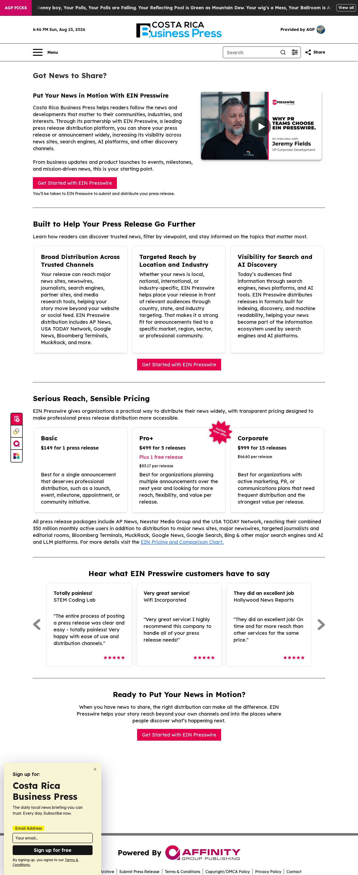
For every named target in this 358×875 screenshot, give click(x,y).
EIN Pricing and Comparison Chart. (182, 542)
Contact (293, 871)
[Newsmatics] (16, 456)
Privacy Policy (268, 871)
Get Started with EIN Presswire (75, 183)
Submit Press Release (139, 871)
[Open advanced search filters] (295, 52)
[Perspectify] (16, 431)
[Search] (283, 52)
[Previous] (36, 624)
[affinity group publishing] (16, 444)
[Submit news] (16, 419)
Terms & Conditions (182, 871)
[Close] (95, 769)
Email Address (28, 828)
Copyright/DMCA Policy (227, 871)
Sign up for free (52, 850)
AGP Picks (16, 7)
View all (346, 7)
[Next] (321, 624)
